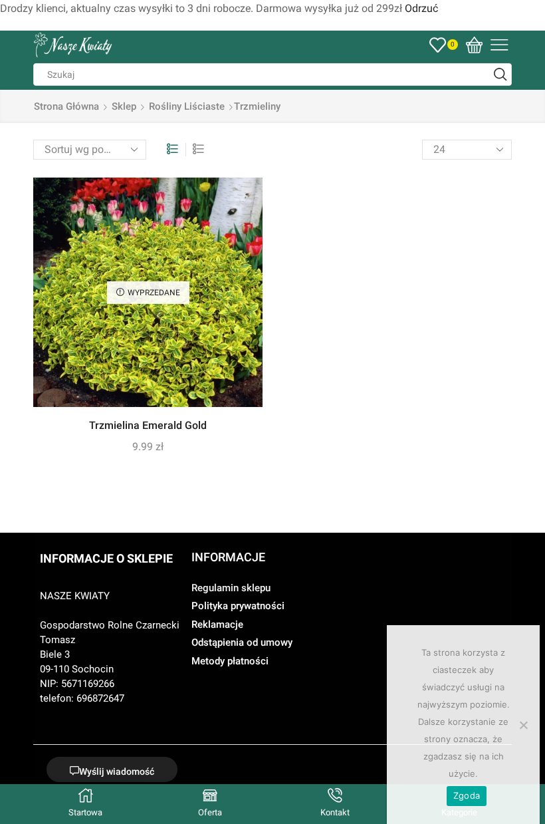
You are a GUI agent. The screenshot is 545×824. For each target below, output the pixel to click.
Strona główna (66, 106)
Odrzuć (421, 8)
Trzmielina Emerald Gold (148, 425)
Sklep (124, 106)
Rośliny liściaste (187, 106)
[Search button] (500, 74)
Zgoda (466, 795)
